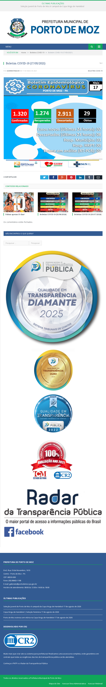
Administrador (13, 71)
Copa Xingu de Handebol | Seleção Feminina (52, 6)
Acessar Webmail (95, 683)
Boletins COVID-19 (95, 71)
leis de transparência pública (47, 657)
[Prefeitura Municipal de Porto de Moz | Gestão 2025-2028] (53, 27)
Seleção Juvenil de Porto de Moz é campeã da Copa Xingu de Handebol (33, 606)
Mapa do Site (54, 683)
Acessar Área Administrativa (74, 683)
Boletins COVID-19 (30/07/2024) (87, 214)
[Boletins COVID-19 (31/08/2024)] (53, 202)
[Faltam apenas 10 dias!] (18, 202)
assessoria (67, 653)
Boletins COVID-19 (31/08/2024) (53, 214)
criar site (20, 653)
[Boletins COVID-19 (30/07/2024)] (87, 202)
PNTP (15, 663)
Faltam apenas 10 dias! (15, 214)
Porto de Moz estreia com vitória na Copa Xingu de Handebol (28, 617)
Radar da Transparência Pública (34, 663)
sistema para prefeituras (37, 653)
